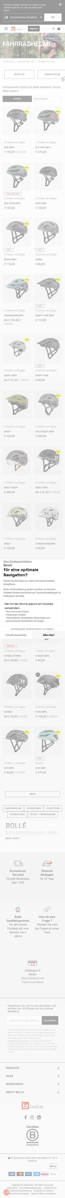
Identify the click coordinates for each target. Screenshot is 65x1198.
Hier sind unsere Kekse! (17, 611)
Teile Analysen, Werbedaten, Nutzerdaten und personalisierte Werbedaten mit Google (28, 619)
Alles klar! (48, 635)
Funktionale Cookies (16, 615)
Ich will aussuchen (16, 635)
